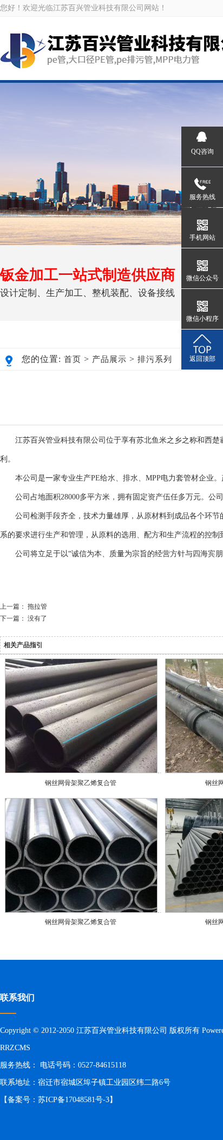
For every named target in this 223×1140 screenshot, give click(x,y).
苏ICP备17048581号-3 (73, 1100)
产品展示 (109, 359)
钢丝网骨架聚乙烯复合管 (80, 783)
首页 (72, 359)
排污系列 (154, 359)
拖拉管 (37, 606)
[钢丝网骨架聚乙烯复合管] (81, 771)
